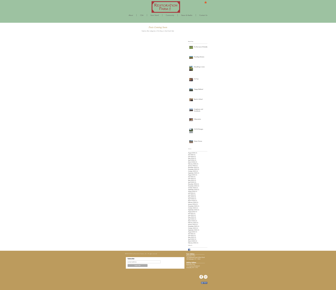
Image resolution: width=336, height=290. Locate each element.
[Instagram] (205, 277)
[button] (206, 2)
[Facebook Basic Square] (189, 250)
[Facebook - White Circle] (201, 277)
